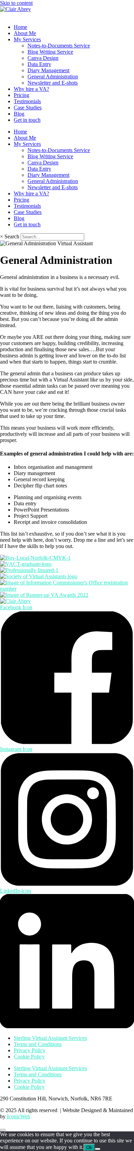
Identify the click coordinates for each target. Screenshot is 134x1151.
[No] (97, 1149)
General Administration (52, 76)
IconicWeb (18, 1116)
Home (20, 27)
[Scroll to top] (2, 1130)
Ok (89, 1147)
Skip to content (16, 3)
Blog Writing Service (50, 52)
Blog (19, 114)
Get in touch (27, 120)
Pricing (21, 95)
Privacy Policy (29, 1050)
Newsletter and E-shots (52, 83)
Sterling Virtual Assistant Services (50, 1038)
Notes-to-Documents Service (58, 46)
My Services (27, 39)
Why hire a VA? (31, 89)
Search (11, 236)
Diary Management (48, 70)
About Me (25, 33)
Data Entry (39, 64)
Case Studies (28, 107)
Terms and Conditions (38, 1044)
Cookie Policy (29, 1056)
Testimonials (27, 101)
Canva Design (42, 58)
